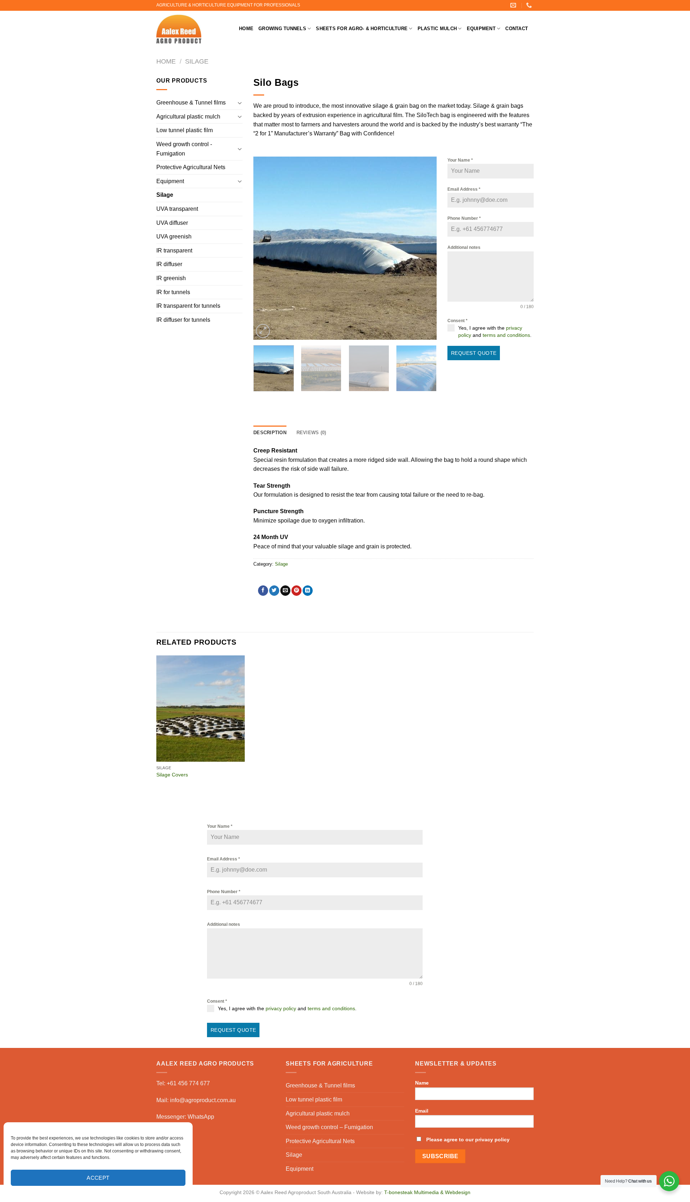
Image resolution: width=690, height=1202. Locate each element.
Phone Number (464, 218)
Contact (516, 28)
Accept (98, 1178)
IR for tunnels (173, 292)
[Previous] (265, 248)
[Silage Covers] (200, 708)
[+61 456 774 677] (530, 5)
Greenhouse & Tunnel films (191, 102)
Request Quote (473, 353)
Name (422, 1083)
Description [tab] (269, 432)
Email (421, 1111)
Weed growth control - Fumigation (184, 149)
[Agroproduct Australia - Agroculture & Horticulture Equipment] (192, 29)
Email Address (463, 189)
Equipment (481, 28)
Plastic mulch (437, 28)
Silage (196, 61)
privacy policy (281, 1008)
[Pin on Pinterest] (296, 590)
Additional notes (463, 247)
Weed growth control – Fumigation (329, 1127)
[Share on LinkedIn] (308, 590)
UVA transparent (177, 209)
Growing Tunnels (282, 28)
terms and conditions (506, 335)
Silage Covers (172, 775)
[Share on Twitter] (274, 590)
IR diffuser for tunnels (183, 320)
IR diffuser (169, 264)
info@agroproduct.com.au (203, 1100)
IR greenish (171, 278)
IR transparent (174, 250)
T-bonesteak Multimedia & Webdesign (427, 1192)
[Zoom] (263, 331)
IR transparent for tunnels (188, 306)
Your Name (460, 160)
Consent (457, 320)
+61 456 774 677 (188, 1083)
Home (246, 28)
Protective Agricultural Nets (190, 167)
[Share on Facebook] (263, 590)
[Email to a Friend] (285, 590)
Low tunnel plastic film (184, 130)
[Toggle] (240, 102)
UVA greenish (174, 236)
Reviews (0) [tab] (311, 432)
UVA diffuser (172, 223)
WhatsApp (201, 1117)
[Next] (424, 248)
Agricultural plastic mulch (188, 116)
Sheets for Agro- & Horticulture (362, 28)
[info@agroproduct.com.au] (514, 5)
